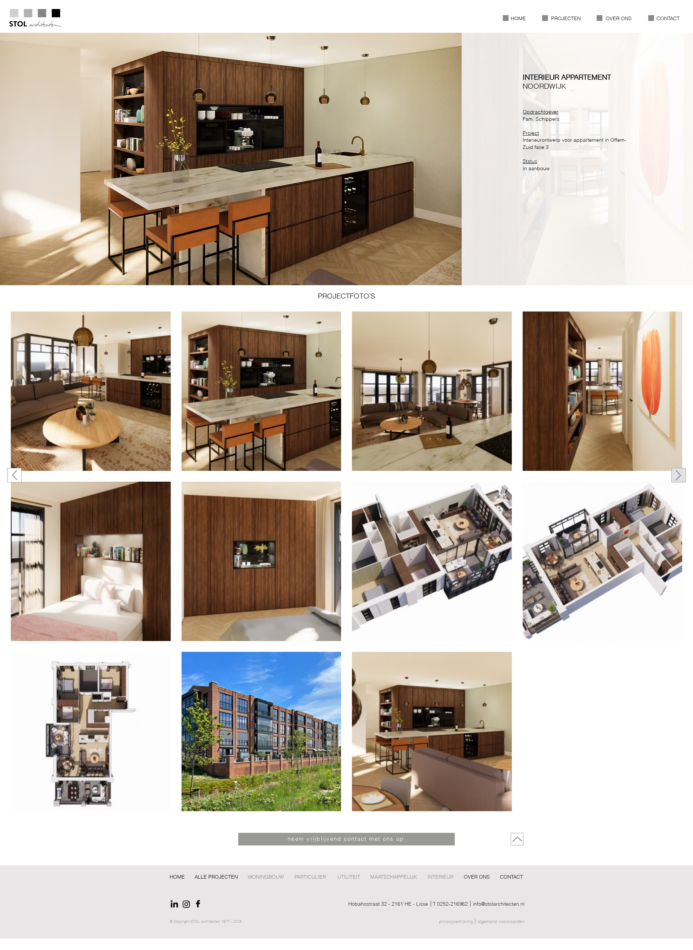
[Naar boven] (14, 475)
